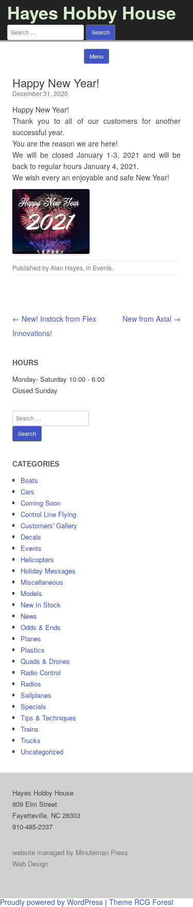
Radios (31, 684)
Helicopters (37, 559)
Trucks (31, 740)
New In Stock (41, 604)
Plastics (33, 650)
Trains (30, 729)
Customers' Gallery (49, 525)
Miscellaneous (42, 582)
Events (102, 267)
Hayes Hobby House (91, 12)
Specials (33, 706)
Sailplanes (36, 695)
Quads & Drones (45, 661)
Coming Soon (41, 503)
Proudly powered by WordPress (51, 902)
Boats (29, 480)
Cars (27, 491)
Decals (31, 537)
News (29, 616)
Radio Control (41, 672)
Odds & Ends (41, 627)
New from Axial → (151, 318)
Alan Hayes (66, 267)
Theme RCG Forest (141, 902)
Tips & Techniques (48, 718)
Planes (31, 638)
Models (31, 593)
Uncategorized (42, 751)
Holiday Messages (48, 571)
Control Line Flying (48, 514)
